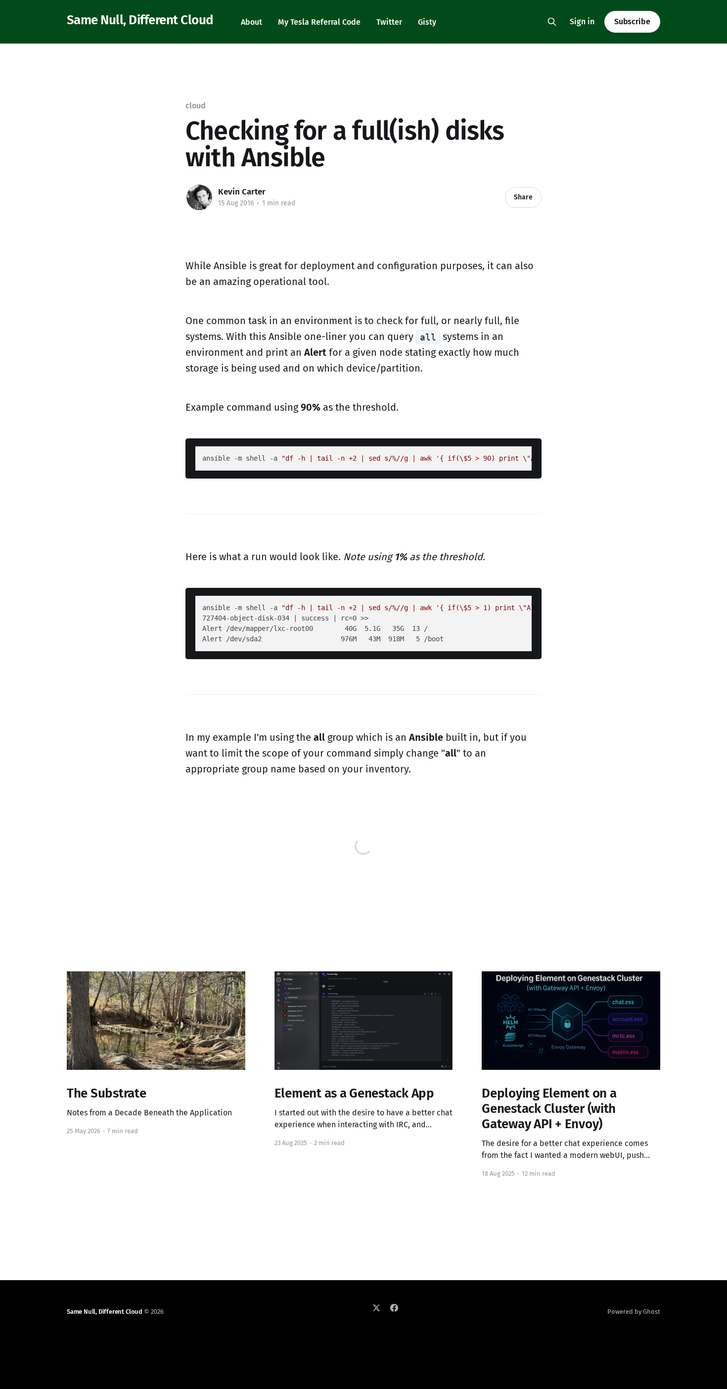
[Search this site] (552, 22)
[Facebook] (394, 1308)
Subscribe (632, 21)
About (251, 22)
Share (523, 197)
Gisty (427, 22)
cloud (195, 105)
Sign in (582, 21)
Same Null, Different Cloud (140, 20)
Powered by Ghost (633, 1311)
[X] (376, 1308)
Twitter (389, 22)
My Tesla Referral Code (319, 22)
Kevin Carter (242, 192)
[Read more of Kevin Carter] (199, 197)
